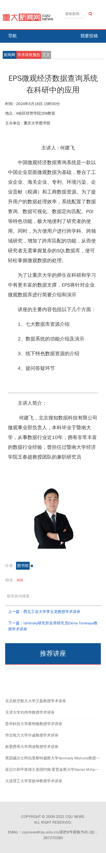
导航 (12, 36)
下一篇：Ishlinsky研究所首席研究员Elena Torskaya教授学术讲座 (53, 626)
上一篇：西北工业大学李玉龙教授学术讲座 (44, 611)
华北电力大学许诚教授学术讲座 (31, 735)
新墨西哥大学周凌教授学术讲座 (31, 746)
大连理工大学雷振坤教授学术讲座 (33, 781)
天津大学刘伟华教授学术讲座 (30, 712)
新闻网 (9, 55)
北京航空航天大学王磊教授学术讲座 (35, 701)
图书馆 (23, 565)
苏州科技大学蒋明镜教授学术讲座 (33, 724)
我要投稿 (89, 36)
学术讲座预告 (28, 55)
